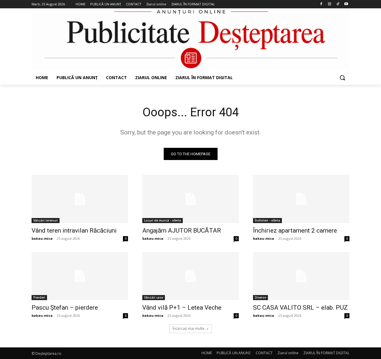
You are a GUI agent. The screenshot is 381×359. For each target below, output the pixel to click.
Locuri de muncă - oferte (162, 220)
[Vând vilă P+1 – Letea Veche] (190, 276)
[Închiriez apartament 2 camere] (301, 199)
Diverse (260, 297)
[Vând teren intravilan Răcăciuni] (80, 199)
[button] (342, 77)
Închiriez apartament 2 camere (295, 230)
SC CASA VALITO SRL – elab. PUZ (300, 307)
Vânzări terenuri (45, 220)
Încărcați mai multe (188, 328)
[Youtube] (346, 4)
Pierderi (39, 297)
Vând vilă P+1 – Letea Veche (181, 307)
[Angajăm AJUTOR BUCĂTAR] (190, 199)
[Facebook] (321, 4)
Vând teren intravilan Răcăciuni (74, 230)
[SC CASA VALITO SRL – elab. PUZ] (301, 276)
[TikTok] (337, 4)
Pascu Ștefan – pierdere (65, 307)
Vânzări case (153, 297)
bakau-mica (42, 238)
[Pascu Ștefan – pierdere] (80, 276)
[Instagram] (329, 4)
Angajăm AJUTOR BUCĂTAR (181, 230)
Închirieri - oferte (267, 220)
